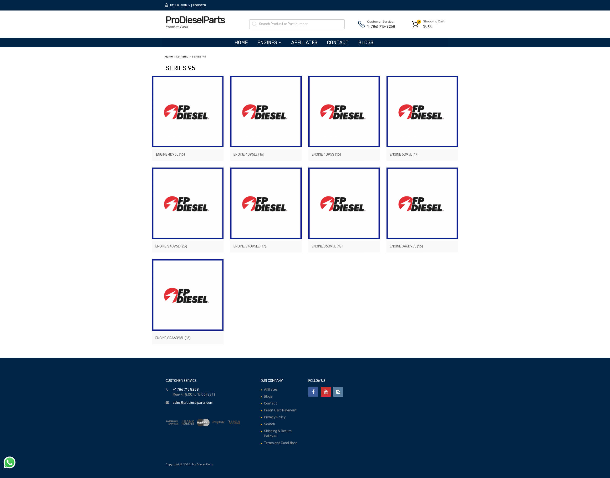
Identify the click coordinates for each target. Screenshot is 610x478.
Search (269, 424)
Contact (338, 42)
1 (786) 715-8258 (379, 26)
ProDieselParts (195, 20)
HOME (241, 42)
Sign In (185, 5)
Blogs (365, 42)
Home (169, 56)
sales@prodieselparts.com (193, 403)
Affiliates (304, 42)
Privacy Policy (275, 417)
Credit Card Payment (280, 410)
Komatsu (182, 56)
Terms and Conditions (280, 443)
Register (199, 5)
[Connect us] (313, 392)
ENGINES (267, 42)
